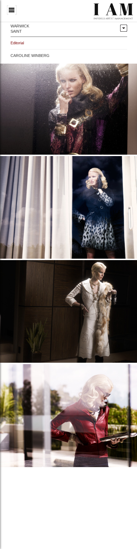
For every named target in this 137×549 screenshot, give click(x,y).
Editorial (17, 43)
